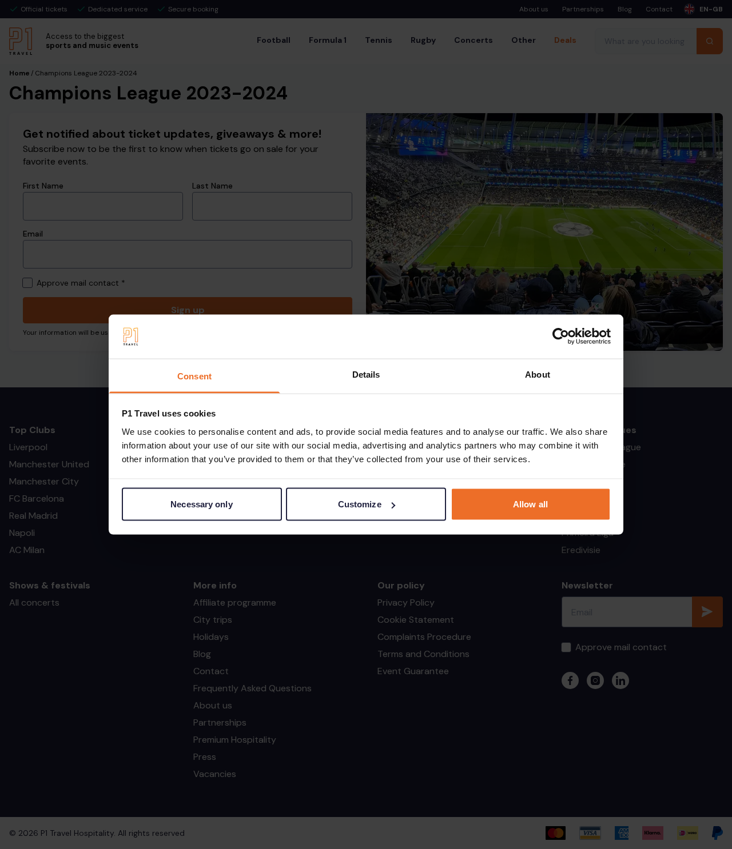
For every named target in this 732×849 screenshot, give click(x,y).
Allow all (530, 504)
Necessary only (201, 504)
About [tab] (537, 374)
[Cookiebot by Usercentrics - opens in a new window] (561, 336)
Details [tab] (366, 374)
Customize (359, 504)
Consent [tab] (194, 376)
